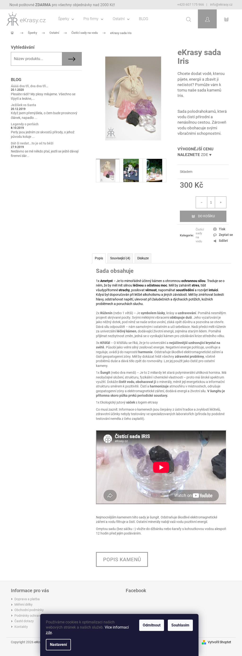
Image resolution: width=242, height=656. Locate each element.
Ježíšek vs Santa (23, 105)
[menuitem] (66, 18)
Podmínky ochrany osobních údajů (39, 615)
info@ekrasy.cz (221, 4)
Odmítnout (151, 625)
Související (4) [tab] (120, 258)
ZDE (204, 154)
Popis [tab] (99, 258)
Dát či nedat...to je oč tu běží (32, 143)
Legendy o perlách (25, 124)
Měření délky (23, 604)
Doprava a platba (27, 599)
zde (49, 632)
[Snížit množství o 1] (201, 202)
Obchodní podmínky (29, 610)
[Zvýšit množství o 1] (220, 202)
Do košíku (206, 216)
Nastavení (58, 644)
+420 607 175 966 (190, 4)
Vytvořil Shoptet (219, 642)
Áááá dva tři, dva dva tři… (29, 86)
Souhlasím (180, 625)
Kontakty (21, 627)
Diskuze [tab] (143, 258)
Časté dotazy (24, 621)
